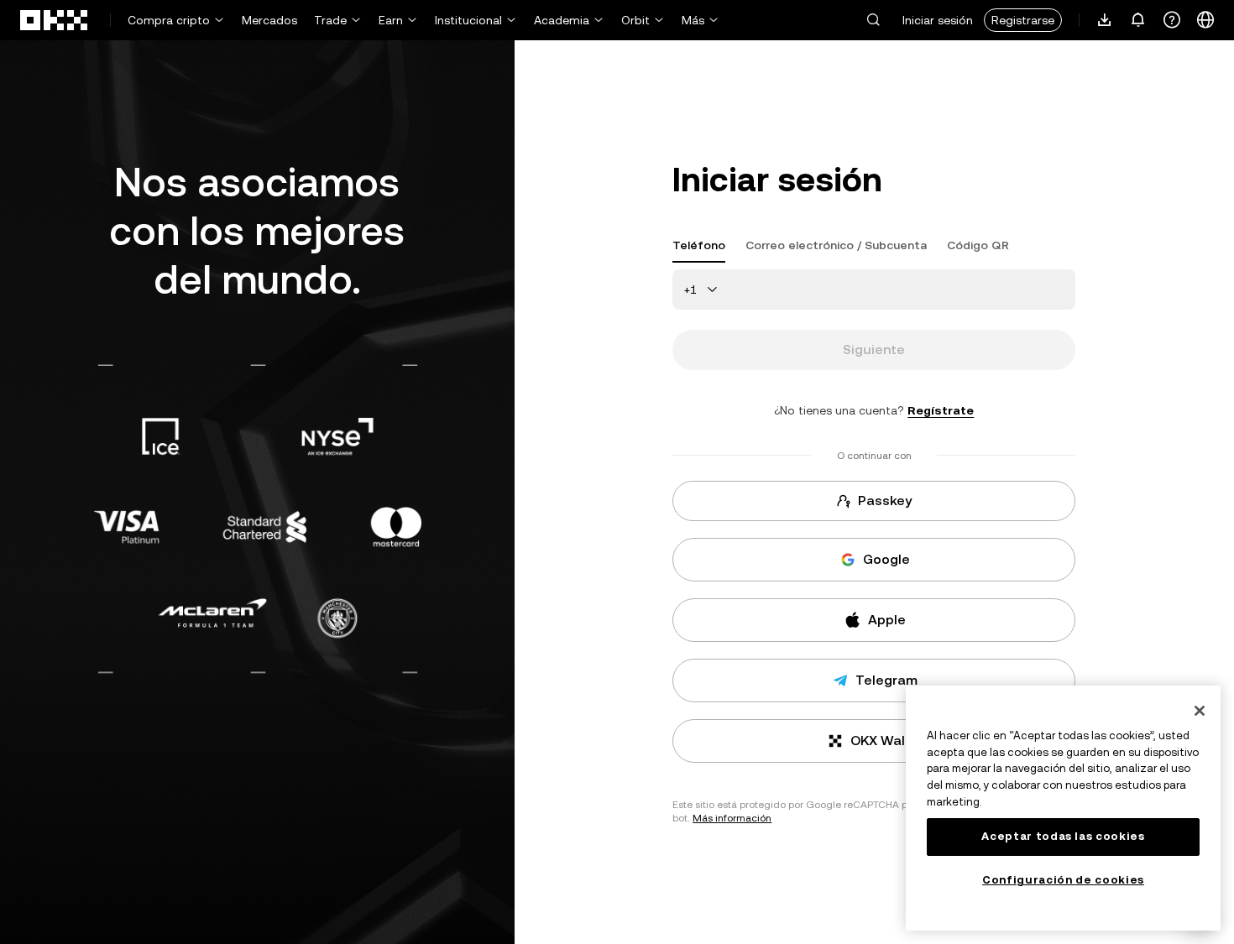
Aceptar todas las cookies (1062, 836)
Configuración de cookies (1063, 880)
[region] (1063, 808)
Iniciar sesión (937, 20)
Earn (391, 20)
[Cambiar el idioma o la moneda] (1205, 20)
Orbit (635, 20)
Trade (330, 20)
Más (693, 20)
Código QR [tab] (978, 245)
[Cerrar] (1199, 710)
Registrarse (1022, 20)
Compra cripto (169, 20)
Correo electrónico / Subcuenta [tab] (836, 245)
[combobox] (704, 289)
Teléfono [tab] (698, 245)
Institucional (468, 20)
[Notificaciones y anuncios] (1138, 20)
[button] (873, 20)
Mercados (269, 20)
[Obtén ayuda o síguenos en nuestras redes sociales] (1171, 20)
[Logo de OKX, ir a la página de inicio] (54, 20)
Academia (561, 20)
